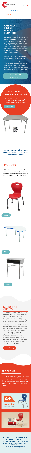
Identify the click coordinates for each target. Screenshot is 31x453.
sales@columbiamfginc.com (15, 447)
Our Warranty (9, 348)
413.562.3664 (14, 445)
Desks (8, 284)
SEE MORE (9, 106)
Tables (6, 252)
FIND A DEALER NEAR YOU (15, 76)
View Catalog (15, 10)
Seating (6, 215)
